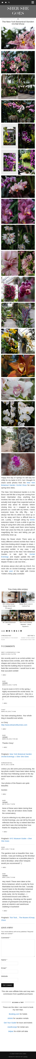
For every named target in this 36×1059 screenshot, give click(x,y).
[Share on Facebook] (9, 631)
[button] (33, 2)
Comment (5, 938)
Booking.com (14, 1014)
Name (4, 960)
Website (4, 976)
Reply (4, 675)
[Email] (5, 2)
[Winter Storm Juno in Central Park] (26, 597)
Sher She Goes (18, 11)
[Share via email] (7, 631)
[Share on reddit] (21, 631)
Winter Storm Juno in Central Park (26, 605)
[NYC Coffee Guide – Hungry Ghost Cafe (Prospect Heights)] (9, 597)
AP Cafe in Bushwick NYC (9, 623)
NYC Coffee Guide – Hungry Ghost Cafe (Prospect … (9, 606)
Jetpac (10, 1031)
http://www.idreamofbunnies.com (14, 725)
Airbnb (10, 1018)
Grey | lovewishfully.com (10, 652)
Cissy (3, 710)
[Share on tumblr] (17, 631)
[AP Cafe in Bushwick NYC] (9, 615)
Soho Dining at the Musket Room (9, 637)
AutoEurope (12, 1027)
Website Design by (18, 1056)
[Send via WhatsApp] (19, 631)
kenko (32, 520)
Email (4, 968)
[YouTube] (2, 2)
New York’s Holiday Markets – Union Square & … (26, 624)
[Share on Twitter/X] (12, 631)
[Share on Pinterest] (14, 631)
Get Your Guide (10, 1023)
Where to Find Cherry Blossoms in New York (28, 637)
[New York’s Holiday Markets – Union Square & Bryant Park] (26, 615)
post (11, 571)
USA (18, 19)
